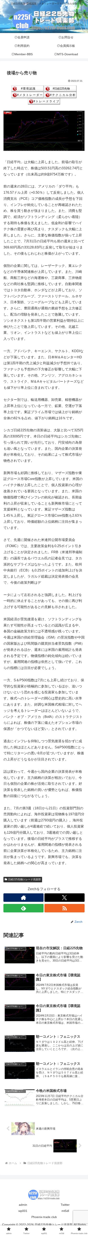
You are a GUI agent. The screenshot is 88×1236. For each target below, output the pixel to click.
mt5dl (65, 1211)
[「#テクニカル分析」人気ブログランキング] (60, 95)
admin (23, 1204)
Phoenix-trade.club (44, 1217)
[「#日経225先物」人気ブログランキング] (60, 88)
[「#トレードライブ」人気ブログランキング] (44, 101)
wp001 (22, 1211)
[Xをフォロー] (64, 897)
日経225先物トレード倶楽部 (24, 879)
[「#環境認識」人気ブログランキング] (28, 88)
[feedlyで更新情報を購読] (23, 908)
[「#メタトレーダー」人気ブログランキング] (28, 95)
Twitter (65, 1204)
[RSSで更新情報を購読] (64, 908)
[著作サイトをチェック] (23, 897)
